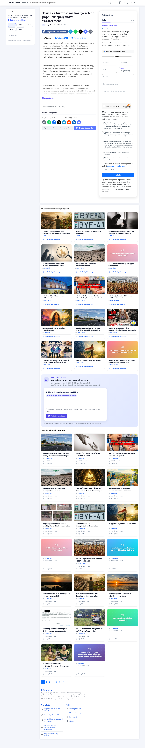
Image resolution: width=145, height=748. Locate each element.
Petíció (48, 38)
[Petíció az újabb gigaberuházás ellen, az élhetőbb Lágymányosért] (122, 356)
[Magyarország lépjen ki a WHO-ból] (89, 355)
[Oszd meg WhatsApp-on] (75, 32)
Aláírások (62, 38)
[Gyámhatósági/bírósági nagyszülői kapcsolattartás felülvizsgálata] (122, 227)
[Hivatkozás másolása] (90, 32)
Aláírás (118, 175)
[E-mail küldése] (85, 32)
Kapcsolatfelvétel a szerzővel (54, 106)
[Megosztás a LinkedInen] (74, 122)
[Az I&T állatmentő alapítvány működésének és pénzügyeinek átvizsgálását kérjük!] (56, 259)
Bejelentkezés (113, 3)
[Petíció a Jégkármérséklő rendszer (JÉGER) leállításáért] (122, 291)
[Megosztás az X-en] (81, 32)
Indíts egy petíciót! (128, 3)
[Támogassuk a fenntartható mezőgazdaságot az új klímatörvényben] (89, 259)
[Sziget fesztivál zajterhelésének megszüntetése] (56, 324)
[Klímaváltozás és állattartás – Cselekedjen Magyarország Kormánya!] (56, 227)
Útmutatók (46, 705)
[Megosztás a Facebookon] (54, 122)
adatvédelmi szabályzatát (116, 166)
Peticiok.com (14, 3)
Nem (112, 170)
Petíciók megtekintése (38, 3)
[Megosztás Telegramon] (70, 32)
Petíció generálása (58, 416)
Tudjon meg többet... (18, 20)
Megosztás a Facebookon (56, 32)
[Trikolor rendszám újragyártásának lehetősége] (89, 227)
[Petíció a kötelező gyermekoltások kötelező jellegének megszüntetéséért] (89, 291)
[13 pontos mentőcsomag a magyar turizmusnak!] (122, 259)
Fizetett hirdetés (79, 38)
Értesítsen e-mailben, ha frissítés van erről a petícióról (116, 159)
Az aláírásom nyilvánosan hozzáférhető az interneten (116, 153)
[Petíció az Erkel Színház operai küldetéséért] (56, 291)
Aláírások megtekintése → (110, 25)
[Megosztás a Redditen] (69, 122)
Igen (105, 170)
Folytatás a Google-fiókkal (115, 51)
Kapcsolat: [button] (51, 3)
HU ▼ (26, 2)
